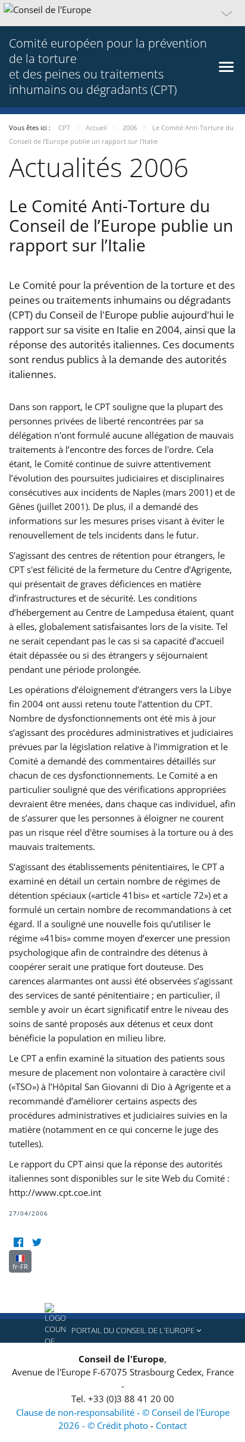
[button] (122, 13)
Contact (171, 1425)
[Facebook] (18, 1242)
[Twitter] (36, 1242)
